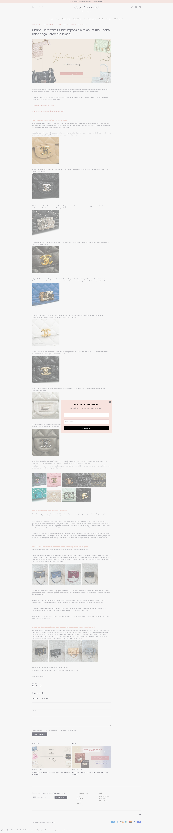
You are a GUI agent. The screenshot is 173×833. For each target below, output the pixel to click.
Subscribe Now (86, 428)
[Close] (110, 402)
